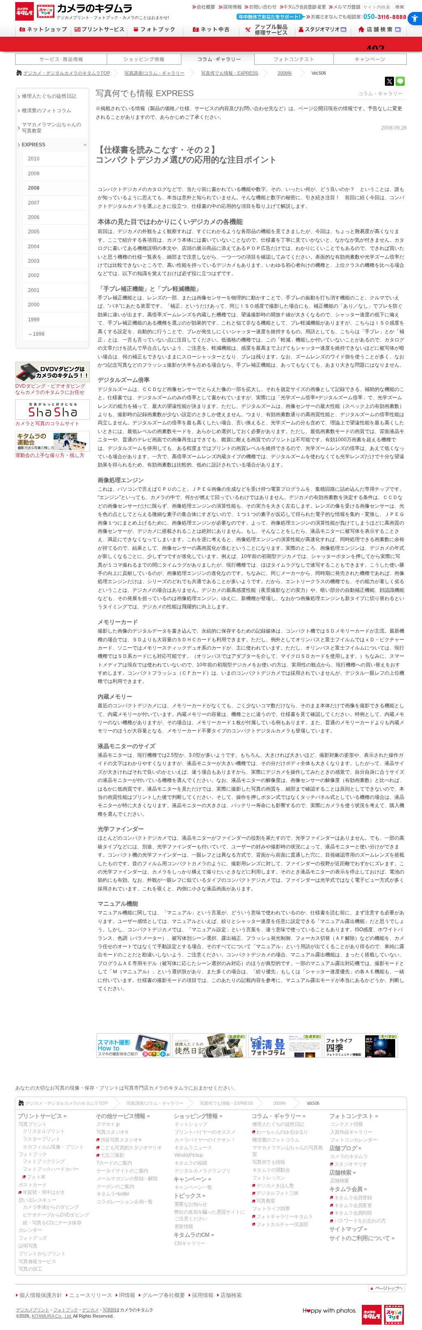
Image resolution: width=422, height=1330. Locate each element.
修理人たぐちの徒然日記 (49, 96)
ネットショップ (190, 1124)
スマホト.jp (108, 1124)
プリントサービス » (42, 1116)
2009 (34, 174)
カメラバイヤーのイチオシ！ (204, 1140)
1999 (34, 319)
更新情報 (183, 1226)
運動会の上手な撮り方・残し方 (49, 455)
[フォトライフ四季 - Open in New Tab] (361, 1057)
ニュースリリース (90, 1295)
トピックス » (189, 1195)
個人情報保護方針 (40, 1295)
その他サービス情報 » (123, 1116)
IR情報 (127, 1295)
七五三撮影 (112, 1155)
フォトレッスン (268, 1178)
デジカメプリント (32, 1309)
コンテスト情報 (346, 1124)
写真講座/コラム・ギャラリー (154, 73)
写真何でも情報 (268, 1162)
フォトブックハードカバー (51, 1169)
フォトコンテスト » (353, 1116)
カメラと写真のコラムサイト (47, 423)
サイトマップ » (348, 1229)
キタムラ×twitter (112, 1194)
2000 (34, 305)
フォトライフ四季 (271, 1209)
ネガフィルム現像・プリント (53, 1147)
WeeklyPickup (188, 1155)
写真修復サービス (37, 1261)
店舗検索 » (342, 1172)
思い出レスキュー (37, 1200)
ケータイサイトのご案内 (122, 1171)
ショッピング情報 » (197, 1116)
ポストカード (33, 1185)
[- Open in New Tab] (389, 81)
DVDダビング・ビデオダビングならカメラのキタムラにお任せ (50, 389)
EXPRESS (33, 145)
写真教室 (265, 1201)
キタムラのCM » (193, 1234)
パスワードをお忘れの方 (360, 1221)
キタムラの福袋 (190, 1163)
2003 (34, 261)
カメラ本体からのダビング (51, 1207)
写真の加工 (30, 1269)
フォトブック (33, 1154)
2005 (34, 232)
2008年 (285, 73)
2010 (34, 159)
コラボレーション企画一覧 (124, 1202)
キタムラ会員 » (348, 1189)
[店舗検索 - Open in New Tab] (379, 29)
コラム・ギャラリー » (278, 1116)
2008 (34, 188)
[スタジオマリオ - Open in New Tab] (323, 29)
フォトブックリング (44, 1161)
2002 (34, 275)
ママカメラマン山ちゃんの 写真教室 (51, 127)
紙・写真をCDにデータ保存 (52, 1223)
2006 (34, 217)
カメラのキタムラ (349, 1156)
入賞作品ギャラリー (351, 1132)
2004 (34, 247)
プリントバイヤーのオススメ (204, 1132)
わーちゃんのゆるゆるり (282, 1132)
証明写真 (28, 1246)
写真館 (109, 1309)
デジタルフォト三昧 (277, 1193)
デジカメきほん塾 (275, 1186)
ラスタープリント (41, 1139)
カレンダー (30, 1230)
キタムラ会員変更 (353, 1205)
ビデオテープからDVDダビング (56, 1215)
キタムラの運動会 (271, 1170)
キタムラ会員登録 (353, 1198)
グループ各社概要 (163, 1295)
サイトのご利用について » (361, 1238)
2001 (34, 290)
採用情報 (202, 1295)
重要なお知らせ (190, 1204)
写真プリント (33, 1124)
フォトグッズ (33, 1238)
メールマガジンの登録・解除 (126, 1179)
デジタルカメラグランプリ (202, 1171)
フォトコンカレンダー (353, 1140)
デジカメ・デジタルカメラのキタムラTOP (66, 73)
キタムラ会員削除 (353, 1213)
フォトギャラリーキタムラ (284, 1216)
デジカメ (90, 1309)
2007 (34, 203)
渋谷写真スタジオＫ (122, 1140)
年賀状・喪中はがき (44, 1192)
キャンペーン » (192, 1179)
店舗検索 (339, 1181)
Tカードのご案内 (114, 1163)
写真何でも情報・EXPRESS (229, 73)
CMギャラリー (189, 1243)
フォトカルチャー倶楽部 (282, 1224)
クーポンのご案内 (115, 1186)
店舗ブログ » (345, 1148)
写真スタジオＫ (112, 1132)
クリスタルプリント (44, 1131)
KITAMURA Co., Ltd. (52, 1316)
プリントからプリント (42, 1254)
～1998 (36, 334)
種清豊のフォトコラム (46, 110)
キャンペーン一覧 (193, 1187)
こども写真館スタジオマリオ (131, 1148)
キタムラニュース (193, 1148)
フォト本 (36, 1177)
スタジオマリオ (350, 1164)
